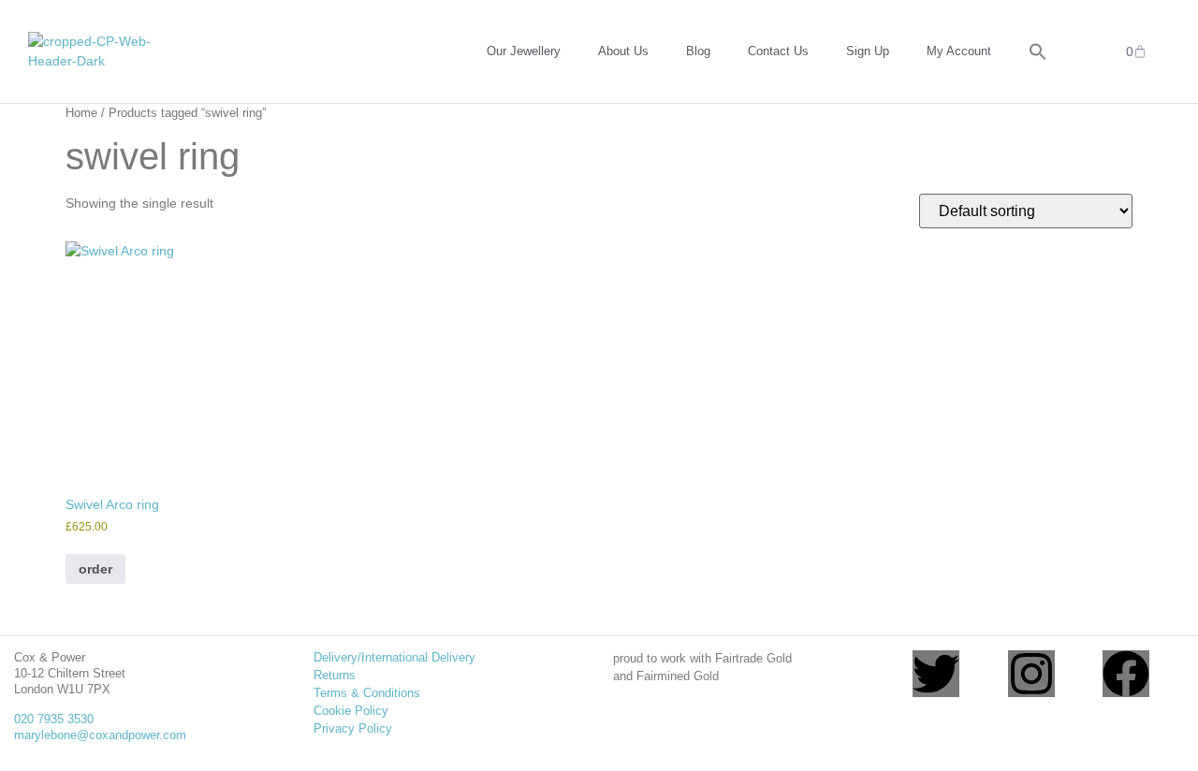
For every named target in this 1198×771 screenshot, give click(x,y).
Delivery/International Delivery (394, 657)
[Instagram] (1031, 673)
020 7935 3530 (54, 719)
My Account (959, 51)
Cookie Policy (351, 711)
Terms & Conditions (367, 693)
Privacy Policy (353, 728)
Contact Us (778, 51)
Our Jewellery (524, 51)
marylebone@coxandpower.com (100, 735)
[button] (1038, 51)
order (95, 568)
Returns (335, 675)
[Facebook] (1126, 673)
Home (81, 113)
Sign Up (867, 51)
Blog (698, 51)
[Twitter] (936, 673)
